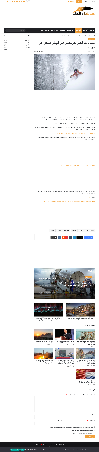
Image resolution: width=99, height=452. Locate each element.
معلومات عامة (54, 30)
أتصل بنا (41, 30)
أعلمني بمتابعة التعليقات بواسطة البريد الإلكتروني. (82, 430)
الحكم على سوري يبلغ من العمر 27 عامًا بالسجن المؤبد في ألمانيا (76, 284)
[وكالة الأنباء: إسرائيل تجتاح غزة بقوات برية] (43, 334)
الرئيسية (92, 30)
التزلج (80, 230)
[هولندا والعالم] (83, 10)
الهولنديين (65, 230)
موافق (22, 449)
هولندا (51, 230)
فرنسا (58, 230)
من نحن (47, 30)
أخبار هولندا (85, 30)
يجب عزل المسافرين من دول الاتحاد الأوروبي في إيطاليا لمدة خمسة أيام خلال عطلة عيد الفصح (85, 362)
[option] (64, 283)
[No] (97, 449)
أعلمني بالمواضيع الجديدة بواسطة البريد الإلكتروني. (82, 433)
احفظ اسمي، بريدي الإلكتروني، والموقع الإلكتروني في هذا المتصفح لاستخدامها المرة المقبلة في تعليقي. (71, 427)
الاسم (93, 414)
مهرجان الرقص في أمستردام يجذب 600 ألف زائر (64, 1)
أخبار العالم (78, 30)
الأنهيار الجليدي (89, 230)
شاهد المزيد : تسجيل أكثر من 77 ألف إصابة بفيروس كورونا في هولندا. (78, 165)
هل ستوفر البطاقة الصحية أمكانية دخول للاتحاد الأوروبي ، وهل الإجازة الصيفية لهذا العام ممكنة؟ (86, 343)
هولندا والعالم (38, 444)
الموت (73, 230)
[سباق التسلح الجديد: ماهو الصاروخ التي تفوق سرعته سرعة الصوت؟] (43, 353)
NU (89, 197)
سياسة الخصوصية (42, 446)
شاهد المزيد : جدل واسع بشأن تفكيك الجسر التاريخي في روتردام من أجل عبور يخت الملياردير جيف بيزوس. (69, 201)
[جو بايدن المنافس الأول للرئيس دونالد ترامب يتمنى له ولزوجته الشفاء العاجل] (64, 334)
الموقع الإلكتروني (59, 420)
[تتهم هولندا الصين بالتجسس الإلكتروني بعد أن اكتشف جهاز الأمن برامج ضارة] (85, 374)
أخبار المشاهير (70, 30)
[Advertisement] (34, 15)
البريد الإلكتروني (91, 420)
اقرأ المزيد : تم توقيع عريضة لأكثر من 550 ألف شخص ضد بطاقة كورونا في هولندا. (75, 133)
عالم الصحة (62, 30)
